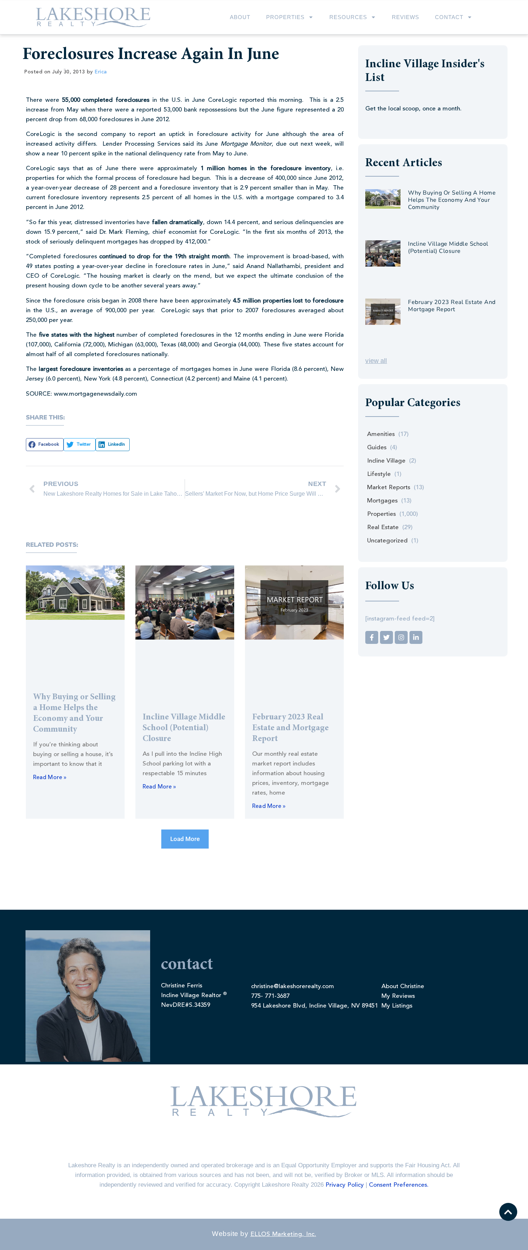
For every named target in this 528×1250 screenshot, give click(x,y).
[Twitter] (386, 637)
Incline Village (386, 461)
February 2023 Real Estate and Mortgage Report (290, 728)
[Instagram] (401, 637)
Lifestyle (379, 474)
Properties (285, 17)
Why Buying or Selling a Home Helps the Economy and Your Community (452, 200)
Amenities (381, 434)
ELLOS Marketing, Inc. (283, 1234)
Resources (348, 17)
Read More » (49, 778)
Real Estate (383, 527)
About (240, 17)
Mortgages (382, 501)
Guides (376, 448)
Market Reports (388, 488)
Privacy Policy (344, 1185)
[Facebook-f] (371, 637)
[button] (45, 444)
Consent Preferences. (399, 1185)
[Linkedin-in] (415, 637)
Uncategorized (387, 541)
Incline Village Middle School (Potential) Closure (184, 728)
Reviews (405, 17)
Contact (449, 17)
